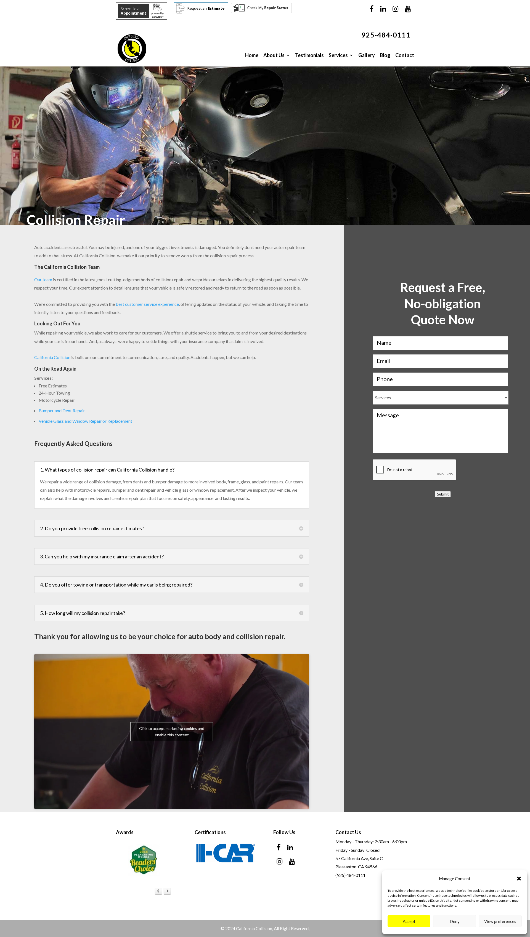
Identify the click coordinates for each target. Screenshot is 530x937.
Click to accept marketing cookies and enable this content (171, 731)
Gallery (366, 55)
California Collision (52, 357)
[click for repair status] (261, 12)
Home (251, 55)
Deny (455, 921)
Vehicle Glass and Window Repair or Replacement (85, 421)
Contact (404, 55)
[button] (519, 878)
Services (338, 55)
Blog (385, 55)
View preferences (500, 921)
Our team (43, 279)
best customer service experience (147, 304)
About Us (274, 55)
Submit (443, 494)
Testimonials (309, 55)
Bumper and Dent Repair (62, 410)
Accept (409, 921)
